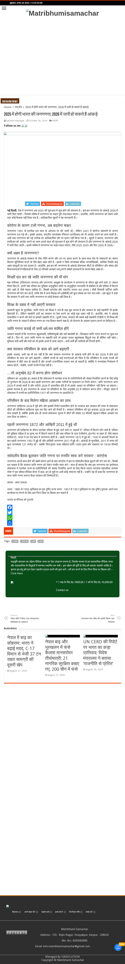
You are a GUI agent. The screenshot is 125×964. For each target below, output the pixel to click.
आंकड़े (15, 541)
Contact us (62, 590)
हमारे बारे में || (60, 912)
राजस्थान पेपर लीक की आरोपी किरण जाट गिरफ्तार (98, 618)
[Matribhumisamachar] (62, 13)
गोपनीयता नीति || (76, 912)
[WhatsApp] (62, 517)
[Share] (62, 523)
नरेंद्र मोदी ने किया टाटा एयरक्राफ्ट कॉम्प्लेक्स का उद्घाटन (24, 618)
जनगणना (25, 541)
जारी (33, 541)
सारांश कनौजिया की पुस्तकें (20, 499)
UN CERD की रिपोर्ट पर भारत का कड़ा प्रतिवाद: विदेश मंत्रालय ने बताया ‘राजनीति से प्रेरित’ (100, 652)
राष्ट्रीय (18, 107)
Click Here (17, 573)
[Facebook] (62, 507)
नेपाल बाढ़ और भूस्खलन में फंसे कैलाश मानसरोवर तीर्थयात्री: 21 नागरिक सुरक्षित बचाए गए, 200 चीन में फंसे (62, 655)
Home (7, 107)
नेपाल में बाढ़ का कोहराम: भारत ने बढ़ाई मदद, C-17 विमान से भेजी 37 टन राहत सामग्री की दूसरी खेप (24, 651)
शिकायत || (16, 912)
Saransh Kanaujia (15, 120)
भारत (40, 541)
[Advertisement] (62, 56)
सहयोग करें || (47, 912)
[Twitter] (62, 512)
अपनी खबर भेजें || (31, 912)
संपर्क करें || (91, 912)
